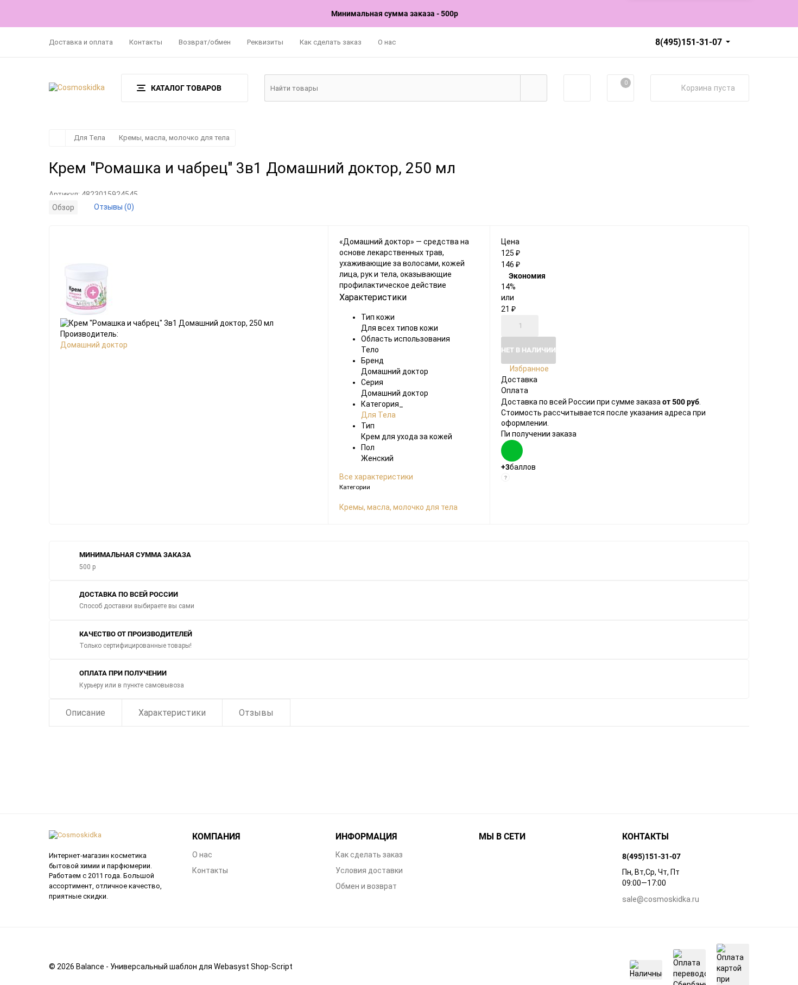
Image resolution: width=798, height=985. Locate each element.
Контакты (145, 42)
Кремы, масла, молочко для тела (174, 138)
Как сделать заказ (331, 42)
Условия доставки (369, 870)
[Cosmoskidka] (112, 835)
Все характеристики (376, 476)
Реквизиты (265, 42)
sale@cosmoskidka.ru (660, 899)
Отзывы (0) (114, 207)
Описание (85, 713)
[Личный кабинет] (577, 88)
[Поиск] (533, 88)
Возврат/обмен (205, 42)
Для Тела (89, 138)
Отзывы (256, 713)
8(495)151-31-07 (688, 42)
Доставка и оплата (81, 42)
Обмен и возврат (366, 886)
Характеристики (172, 713)
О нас (387, 42)
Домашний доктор (94, 344)
